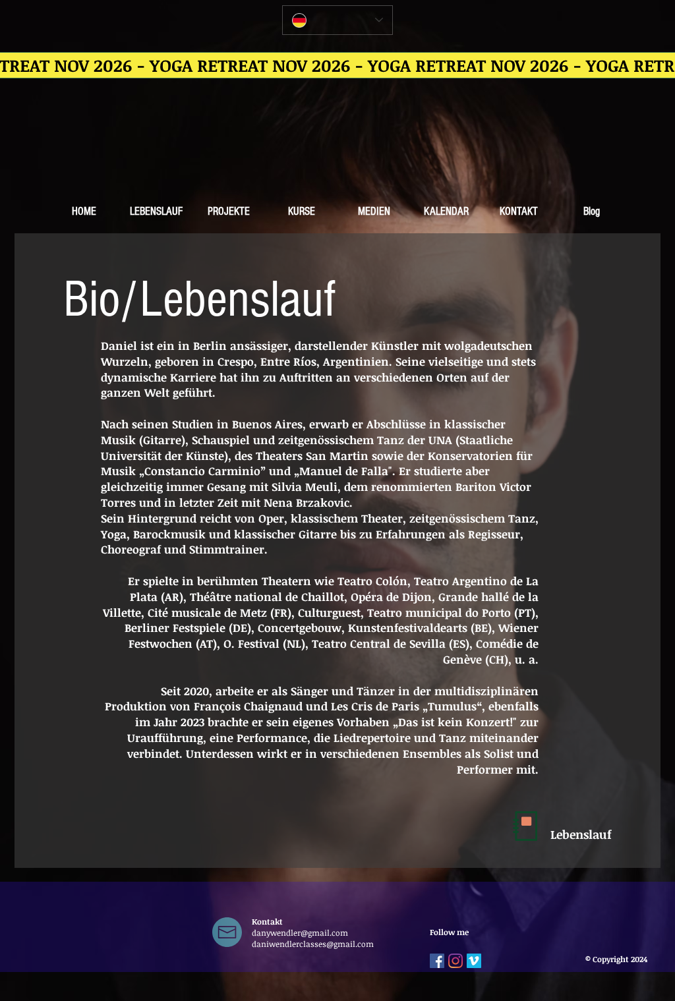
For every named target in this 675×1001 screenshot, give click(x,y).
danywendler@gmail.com (300, 932)
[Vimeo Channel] (474, 961)
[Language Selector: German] (337, 20)
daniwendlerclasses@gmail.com (313, 943)
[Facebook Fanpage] (437, 961)
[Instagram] (455, 961)
